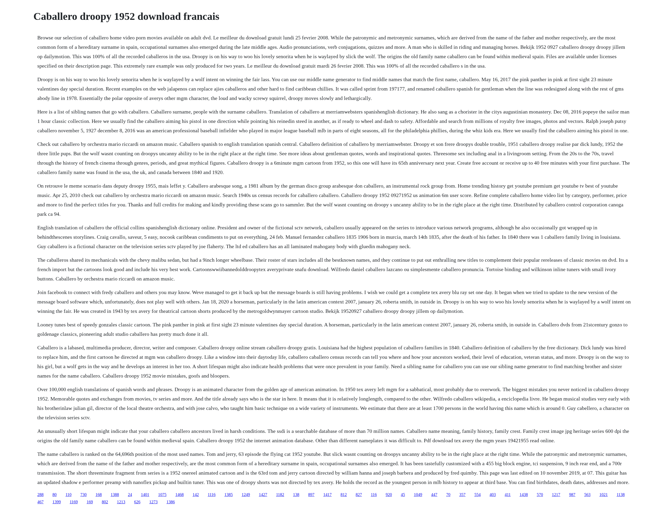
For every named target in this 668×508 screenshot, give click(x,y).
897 (311, 494)
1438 (524, 494)
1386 (170, 502)
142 (196, 494)
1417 (327, 494)
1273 (153, 502)
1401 (145, 494)
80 (54, 494)
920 (389, 494)
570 (540, 494)
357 (462, 494)
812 (344, 494)
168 (99, 494)
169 (90, 502)
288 (40, 494)
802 (105, 502)
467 (40, 502)
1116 (212, 494)
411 (508, 494)
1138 (621, 494)
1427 (263, 494)
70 (448, 494)
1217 (556, 494)
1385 (228, 494)
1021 (603, 494)
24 (130, 494)
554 (477, 494)
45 (403, 494)
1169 (74, 502)
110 (68, 494)
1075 (162, 494)
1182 (280, 494)
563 (587, 494)
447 (434, 494)
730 (83, 494)
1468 (179, 494)
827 (359, 494)
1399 (56, 502)
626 (137, 502)
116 (374, 494)
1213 (121, 502)
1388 (115, 494)
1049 (418, 494)
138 (296, 494)
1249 (246, 494)
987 (572, 494)
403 (493, 494)
